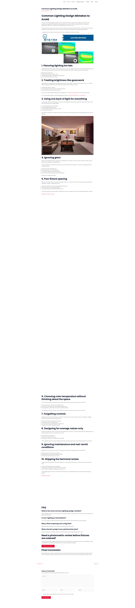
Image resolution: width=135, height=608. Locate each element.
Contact (96, 1)
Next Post (96, 563)
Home (64, 1)
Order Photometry (48, 546)
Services (73, 1)
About (68, 1)
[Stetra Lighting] (41, 2)
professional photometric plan (73, 92)
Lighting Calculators (80, 1)
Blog (92, 1)
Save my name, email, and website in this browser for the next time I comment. (58, 594)
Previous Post (39, 563)
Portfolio (87, 1)
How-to (50, 10)
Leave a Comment (45, 10)
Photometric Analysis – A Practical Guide (77, 95)
